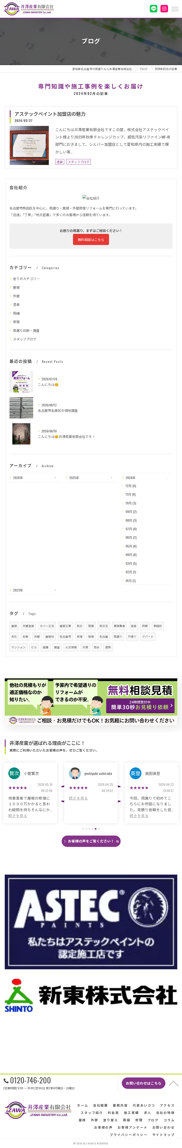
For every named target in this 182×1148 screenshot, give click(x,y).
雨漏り (118, 636)
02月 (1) (131, 571)
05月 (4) (131, 545)
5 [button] (95, 829)
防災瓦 (104, 626)
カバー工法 (47, 626)
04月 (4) (131, 554)
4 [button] (92, 829)
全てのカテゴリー (26, 278)
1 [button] (83, 829)
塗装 (60, 161)
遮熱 (108, 647)
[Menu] (174, 9)
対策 (85, 647)
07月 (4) (131, 528)
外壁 (16, 295)
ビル (34, 647)
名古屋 (104, 636)
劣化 (14, 636)
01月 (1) (131, 580)
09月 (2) (131, 511)
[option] (30, 793)
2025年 (74, 477)
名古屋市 (65, 636)
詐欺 (145, 626)
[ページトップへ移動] (173, 1083)
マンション (18, 647)
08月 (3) (131, 520)
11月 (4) (131, 494)
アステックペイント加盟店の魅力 (50, 113)
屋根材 (50, 636)
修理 (16, 321)
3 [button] (89, 829)
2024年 (131, 477)
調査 (57, 647)
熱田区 (158, 626)
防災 (79, 626)
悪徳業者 (119, 626)
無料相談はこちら (91, 239)
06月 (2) (131, 537)
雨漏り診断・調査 (26, 330)
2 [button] (86, 829)
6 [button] (99, 829)
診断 (25, 636)
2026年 (18, 477)
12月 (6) (131, 485)
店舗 (45, 647)
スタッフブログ (78, 161)
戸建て (132, 636)
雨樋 (16, 313)
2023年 (18, 589)
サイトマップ (163, 1134)
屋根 (16, 287)
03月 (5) (131, 563)
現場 (91, 636)
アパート (148, 636)
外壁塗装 (28, 626)
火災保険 (71, 647)
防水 (97, 647)
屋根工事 (65, 626)
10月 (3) (131, 502)
